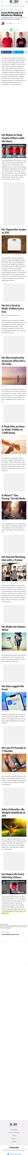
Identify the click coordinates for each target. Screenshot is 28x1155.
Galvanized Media (12, 1149)
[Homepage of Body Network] (14, 1125)
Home (2, 5)
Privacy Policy (14, 1129)
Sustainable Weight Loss (10, 934)
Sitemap (14, 1141)
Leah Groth (10, 23)
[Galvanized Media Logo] (14, 1147)
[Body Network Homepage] (14, 2)
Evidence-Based (18, 9)
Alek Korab (16, 29)
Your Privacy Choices (15, 1154)
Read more (9, 927)
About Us (14, 1138)
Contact (14, 1135)
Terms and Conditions (14, 1132)
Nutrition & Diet (6, 9)
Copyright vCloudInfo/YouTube (8, 48)
